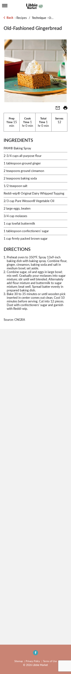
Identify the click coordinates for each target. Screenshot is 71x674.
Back (9, 17)
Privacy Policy (33, 661)
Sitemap (18, 661)
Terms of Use (50, 661)
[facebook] (35, 654)
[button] (56, 109)
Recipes (21, 17)
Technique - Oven (44, 17)
